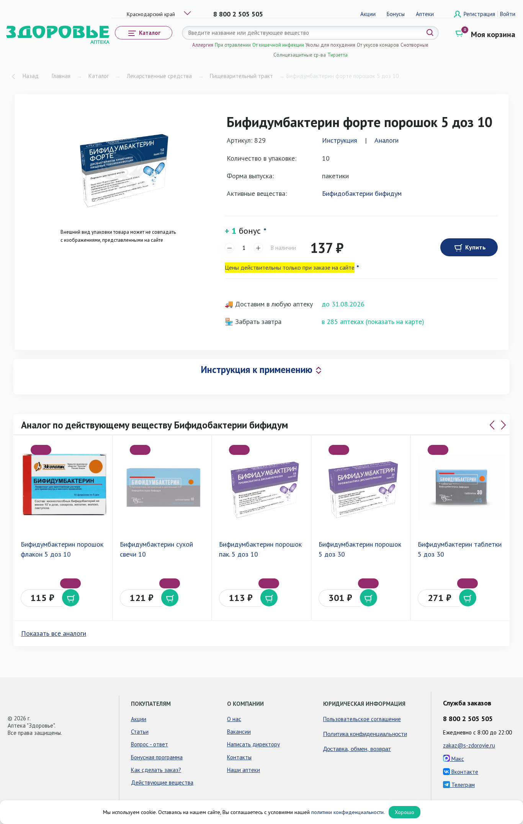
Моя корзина (493, 34)
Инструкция (339, 140)
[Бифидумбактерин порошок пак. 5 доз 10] (263, 487)
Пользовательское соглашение (362, 719)
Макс (457, 758)
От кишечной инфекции (278, 45)
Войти (507, 14)
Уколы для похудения (330, 45)
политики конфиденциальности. (348, 812)
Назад (31, 76)
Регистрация (480, 14)
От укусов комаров (378, 45)
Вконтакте (464, 771)
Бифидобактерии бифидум (362, 193)
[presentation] (492, 425)
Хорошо (404, 812)
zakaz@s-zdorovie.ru (469, 745)
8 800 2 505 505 (238, 14)
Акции (368, 14)
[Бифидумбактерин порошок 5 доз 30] (362, 487)
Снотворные (414, 45)
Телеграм (462, 784)
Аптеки (425, 14)
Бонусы (396, 14)
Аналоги (386, 140)
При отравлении (233, 45)
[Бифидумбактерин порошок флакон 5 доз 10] (64, 487)
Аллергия (202, 45)
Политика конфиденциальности (365, 733)
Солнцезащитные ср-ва (299, 55)
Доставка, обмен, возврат (357, 748)
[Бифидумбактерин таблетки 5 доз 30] (461, 487)
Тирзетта (337, 55)
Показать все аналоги (53, 633)
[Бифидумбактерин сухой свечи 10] (164, 487)
